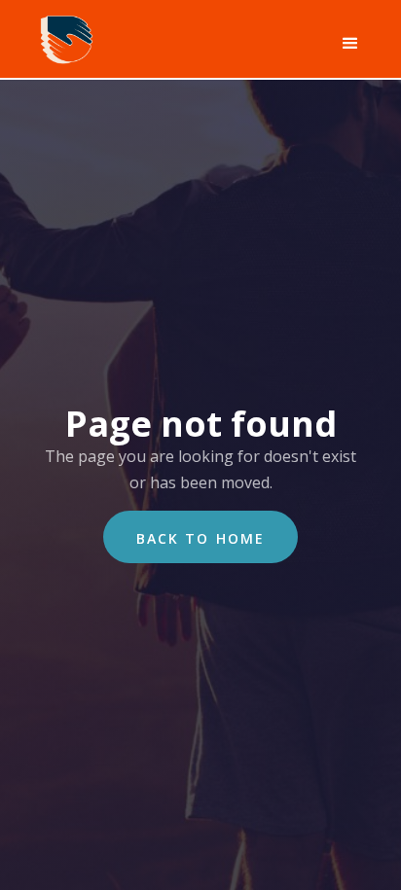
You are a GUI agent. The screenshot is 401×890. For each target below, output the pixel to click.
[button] (346, 44)
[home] (63, 36)
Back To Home (200, 538)
